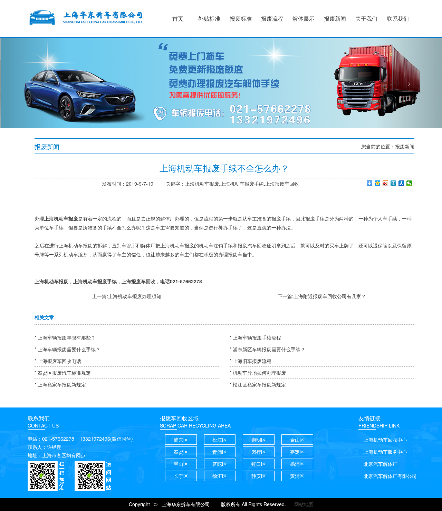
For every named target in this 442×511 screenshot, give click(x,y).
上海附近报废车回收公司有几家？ (330, 296)
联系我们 (398, 18)
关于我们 (366, 18)
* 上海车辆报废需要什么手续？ (67, 349)
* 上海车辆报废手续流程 (255, 337)
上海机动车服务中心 (385, 451)
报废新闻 (335, 18)
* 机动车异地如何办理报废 (258, 372)
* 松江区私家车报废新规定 (258, 384)
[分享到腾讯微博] (393, 183)
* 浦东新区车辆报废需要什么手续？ (267, 349)
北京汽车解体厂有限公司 (390, 475)
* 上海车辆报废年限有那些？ (65, 337)
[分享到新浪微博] (385, 183)
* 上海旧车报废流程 (250, 360)
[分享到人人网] (401, 183)
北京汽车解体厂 (380, 463)
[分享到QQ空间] (378, 183)
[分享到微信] (409, 183)
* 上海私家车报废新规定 (60, 384)
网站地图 (304, 504)
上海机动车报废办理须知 (134, 296)
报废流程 (272, 18)
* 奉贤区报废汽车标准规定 (63, 372)
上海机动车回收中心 (385, 439)
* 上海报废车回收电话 (58, 360)
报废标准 (241, 18)
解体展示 (303, 18)
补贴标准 (209, 18)
